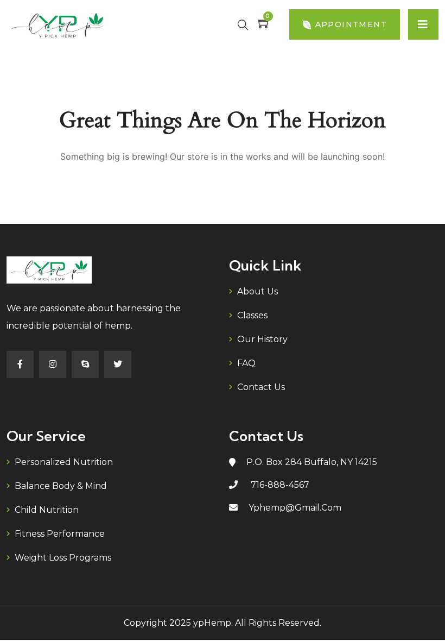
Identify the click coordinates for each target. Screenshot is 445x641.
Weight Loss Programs (63, 557)
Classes (252, 315)
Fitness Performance (60, 534)
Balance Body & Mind (61, 486)
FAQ (246, 363)
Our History (262, 339)
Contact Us (261, 387)
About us (257, 291)
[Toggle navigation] (423, 24)
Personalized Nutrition (64, 462)
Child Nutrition (47, 510)
